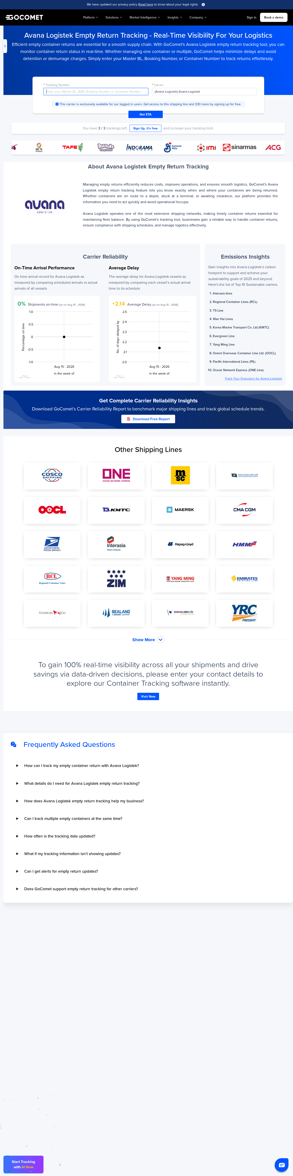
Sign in (251, 17)
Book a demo (273, 17)
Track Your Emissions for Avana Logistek (253, 378)
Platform (89, 17)
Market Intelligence (143, 17)
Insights (173, 17)
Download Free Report (151, 419)
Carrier (159, 85)
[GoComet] (24, 17)
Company (196, 17)
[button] (281, 1165)
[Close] (203, 4)
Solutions (112, 17)
